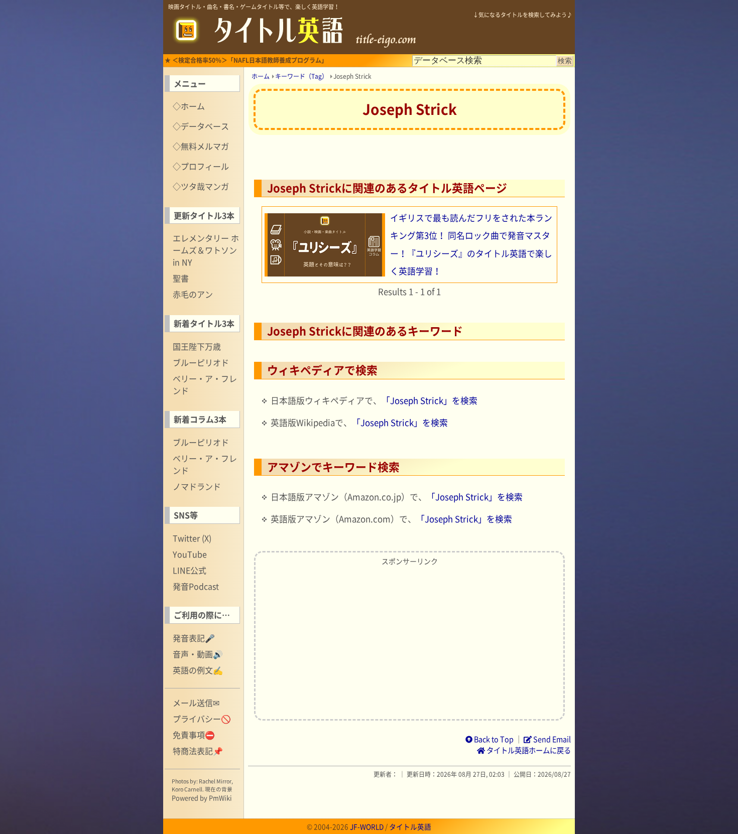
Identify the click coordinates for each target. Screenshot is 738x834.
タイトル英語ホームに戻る (528, 750)
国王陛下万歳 (197, 346)
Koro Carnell (187, 789)
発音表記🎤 (194, 638)
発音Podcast (196, 586)
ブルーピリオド (201, 362)
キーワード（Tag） (301, 76)
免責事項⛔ (194, 735)
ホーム (261, 76)
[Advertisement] (409, 640)
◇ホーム (189, 106)
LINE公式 (189, 570)
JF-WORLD (367, 826)
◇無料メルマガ (201, 146)
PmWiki (220, 797)
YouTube (190, 554)
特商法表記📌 (198, 751)
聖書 (181, 278)
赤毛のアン (193, 294)
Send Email (551, 739)
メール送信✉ (196, 703)
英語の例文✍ (198, 670)
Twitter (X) (192, 538)
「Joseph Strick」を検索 (429, 400)
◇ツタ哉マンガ (201, 186)
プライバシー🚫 (202, 719)
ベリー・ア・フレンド (205, 384)
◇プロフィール (201, 166)
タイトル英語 (410, 826)
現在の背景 (218, 789)
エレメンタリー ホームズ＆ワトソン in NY (206, 250)
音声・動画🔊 (198, 654)
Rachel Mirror (215, 781)
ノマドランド (197, 486)
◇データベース (201, 126)
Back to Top (493, 739)
